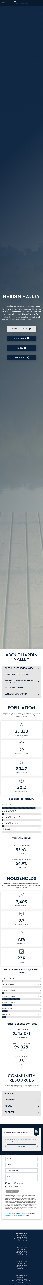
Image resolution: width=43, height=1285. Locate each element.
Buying (10, 1183)
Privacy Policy (9, 1215)
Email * (9, 1164)
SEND (12, 1191)
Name (9, 1159)
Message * (11, 1176)
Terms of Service (21, 1215)
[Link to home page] (21, 3)
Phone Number (12, 1170)
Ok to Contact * (14, 1186)
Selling (20, 1183)
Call (23, 1146)
